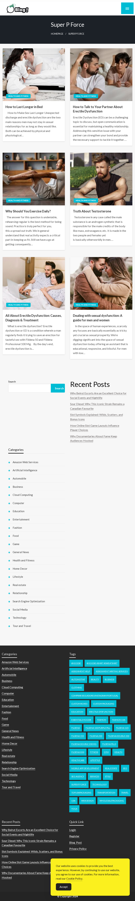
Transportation (106, 792)
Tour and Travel (22, 625)
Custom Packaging (103, 703)
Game (16, 544)
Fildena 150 (77, 736)
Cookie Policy (74, 878)
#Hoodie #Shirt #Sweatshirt (102, 663)
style (108, 776)
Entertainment (21, 519)
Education (18, 511)
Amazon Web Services (25, 462)
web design (87, 800)
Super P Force (78, 784)
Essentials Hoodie (81, 719)
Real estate (19, 584)
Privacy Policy (77, 848)
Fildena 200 (96, 736)
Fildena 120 (122, 728)
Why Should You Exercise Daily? (28, 211)
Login (72, 829)
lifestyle (95, 760)
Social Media (20, 609)
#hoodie (76, 663)
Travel (124, 792)
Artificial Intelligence (25, 470)
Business (18, 486)
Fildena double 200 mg (84, 744)
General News (21, 552)
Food (16, 535)
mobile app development (85, 768)
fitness (94, 752)
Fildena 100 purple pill (98, 728)
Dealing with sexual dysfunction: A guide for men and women (97, 318)
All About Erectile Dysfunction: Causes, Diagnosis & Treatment (33, 318)
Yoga (74, 808)
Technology (19, 617)
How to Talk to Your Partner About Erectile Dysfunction (98, 109)
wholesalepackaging (111, 800)
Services (94, 776)
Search (12, 381)
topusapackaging (81, 792)
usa (73, 800)
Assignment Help (80, 671)
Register (74, 836)
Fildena (75, 728)
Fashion (17, 527)
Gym (106, 752)
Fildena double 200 (118, 736)
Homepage (57, 34)
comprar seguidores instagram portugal (94, 695)
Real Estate (111, 768)
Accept (64, 886)
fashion (101, 719)
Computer (18, 503)
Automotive (78, 679)
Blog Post (75, 842)
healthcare (78, 760)
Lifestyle (18, 576)
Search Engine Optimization (29, 601)
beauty (95, 679)
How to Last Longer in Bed (24, 107)
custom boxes (79, 703)
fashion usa (118, 719)
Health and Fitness (18, 96)
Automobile (19, 478)
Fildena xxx (77, 752)
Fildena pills (109, 744)
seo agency (77, 776)
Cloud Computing (23, 494)
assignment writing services (112, 671)
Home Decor (20, 568)
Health (118, 752)
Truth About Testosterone (92, 211)
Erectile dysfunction (101, 711)
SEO (125, 768)
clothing (76, 687)
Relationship (20, 593)
